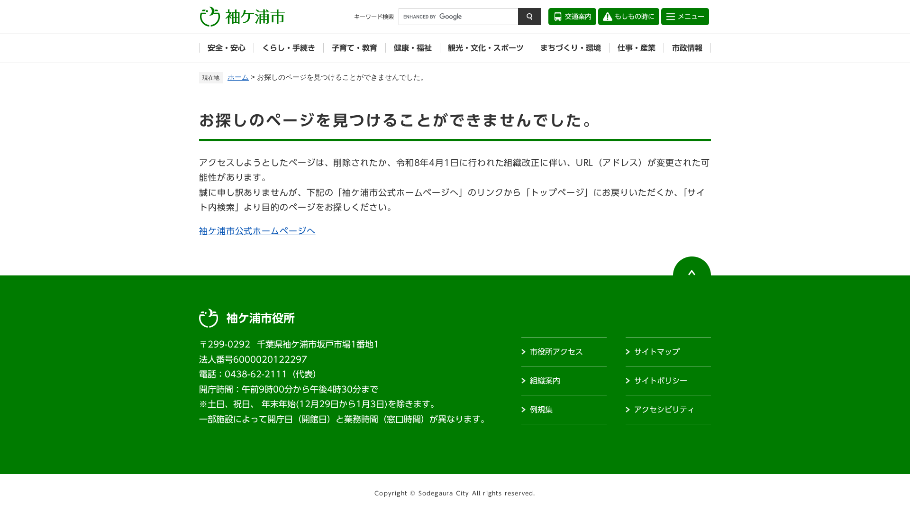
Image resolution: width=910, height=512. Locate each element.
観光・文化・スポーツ (486, 48)
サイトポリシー (660, 380)
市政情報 (687, 48)
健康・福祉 (413, 48)
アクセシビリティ (664, 409)
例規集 (541, 409)
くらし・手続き (288, 48)
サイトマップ (657, 352)
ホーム (238, 77)
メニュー (691, 16)
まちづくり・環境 (570, 48)
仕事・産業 (636, 48)
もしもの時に (635, 16)
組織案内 (545, 380)
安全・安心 (227, 48)
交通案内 (578, 16)
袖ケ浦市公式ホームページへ (257, 231)
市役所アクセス (556, 352)
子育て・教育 (354, 48)
